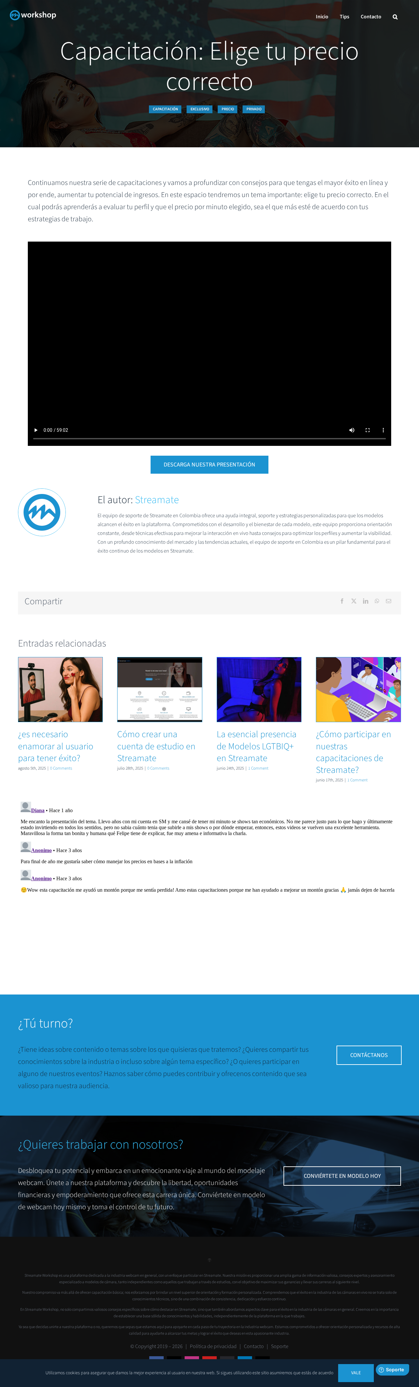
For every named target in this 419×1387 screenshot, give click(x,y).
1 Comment (258, 768)
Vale (356, 1373)
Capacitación (165, 109)
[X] (354, 601)
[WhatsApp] (377, 601)
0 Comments (61, 768)
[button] (395, 16)
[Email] (388, 601)
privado (254, 109)
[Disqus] (209, 881)
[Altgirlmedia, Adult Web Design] (209, 1262)
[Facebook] (342, 601)
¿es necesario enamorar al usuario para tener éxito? (60, 690)
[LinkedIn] (366, 601)
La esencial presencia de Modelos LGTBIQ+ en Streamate (259, 690)
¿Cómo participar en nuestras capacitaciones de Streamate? (358, 690)
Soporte (279, 1346)
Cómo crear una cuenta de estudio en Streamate (160, 690)
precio (228, 109)
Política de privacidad (213, 1346)
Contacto (254, 1346)
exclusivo (200, 109)
